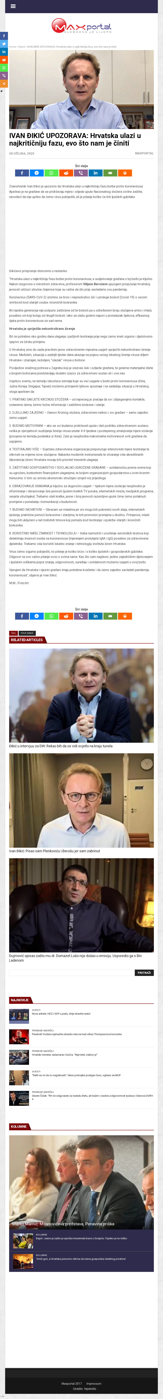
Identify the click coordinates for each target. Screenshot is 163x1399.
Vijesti (21, 46)
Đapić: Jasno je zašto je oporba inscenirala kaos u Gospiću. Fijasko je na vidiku (81, 1238)
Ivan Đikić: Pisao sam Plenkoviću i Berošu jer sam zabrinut (54, 851)
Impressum (93, 1383)
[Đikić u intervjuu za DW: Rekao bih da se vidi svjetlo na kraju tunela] (81, 696)
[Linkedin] (96, 172)
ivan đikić (27, 633)
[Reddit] (66, 172)
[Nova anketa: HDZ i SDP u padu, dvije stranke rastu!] (19, 1016)
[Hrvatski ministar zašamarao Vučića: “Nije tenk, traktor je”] (19, 1057)
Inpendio (90, 1389)
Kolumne (41, 1234)
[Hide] (1, 91)
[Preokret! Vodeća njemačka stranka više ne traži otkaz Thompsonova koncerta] (19, 1036)
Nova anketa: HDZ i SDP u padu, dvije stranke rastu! (61, 1013)
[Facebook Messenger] (37, 172)
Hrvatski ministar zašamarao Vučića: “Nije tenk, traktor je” (64, 1054)
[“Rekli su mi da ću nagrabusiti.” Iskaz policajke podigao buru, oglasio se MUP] (19, 1077)
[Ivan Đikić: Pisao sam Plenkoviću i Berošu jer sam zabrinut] (81, 800)
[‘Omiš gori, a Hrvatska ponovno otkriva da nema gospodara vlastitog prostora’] (23, 1261)
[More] (4, 84)
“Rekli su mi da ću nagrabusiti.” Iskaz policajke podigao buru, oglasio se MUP (76, 1075)
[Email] (110, 172)
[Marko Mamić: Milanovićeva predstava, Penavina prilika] (81, 1182)
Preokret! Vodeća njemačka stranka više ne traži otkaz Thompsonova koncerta (77, 1034)
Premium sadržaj (43, 1030)
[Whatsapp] (51, 172)
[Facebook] (22, 172)
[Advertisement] (81, 235)
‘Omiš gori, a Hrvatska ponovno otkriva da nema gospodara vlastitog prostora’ (81, 1258)
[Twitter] (4, 44)
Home (12, 46)
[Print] (125, 172)
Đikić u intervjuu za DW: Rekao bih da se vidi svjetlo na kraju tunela (61, 746)
